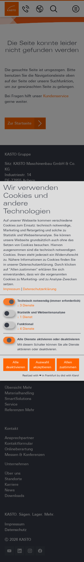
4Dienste (25, 328)
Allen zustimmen (68, 364)
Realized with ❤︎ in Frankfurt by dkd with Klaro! (50, 375)
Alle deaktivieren (15, 364)
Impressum (11, 289)
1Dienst (24, 317)
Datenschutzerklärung (39, 289)
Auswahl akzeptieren (42, 364)
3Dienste (25, 305)
